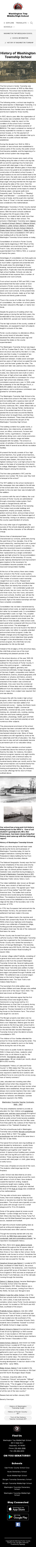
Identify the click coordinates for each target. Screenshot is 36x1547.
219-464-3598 (20, 1448)
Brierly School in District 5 (10, 1329)
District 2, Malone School (9, 1281)
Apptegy (22, 1544)
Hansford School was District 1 (12, 1263)
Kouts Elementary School (17, 1472)
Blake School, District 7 (9, 1368)
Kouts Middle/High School (17, 1476)
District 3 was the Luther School (12, 1295)
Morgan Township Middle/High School (17, 1483)
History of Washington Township (20, 42)
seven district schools (24, 1245)
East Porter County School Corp (17, 1468)
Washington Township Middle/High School (17, 1494)
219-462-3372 (19, 1451)
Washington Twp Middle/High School (18, 33)
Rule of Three (17, 1189)
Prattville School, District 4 (10, 1311)
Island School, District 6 (9, 1343)
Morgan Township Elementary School (17, 1479)
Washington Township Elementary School (17, 1488)
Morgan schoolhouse (27, 1132)
